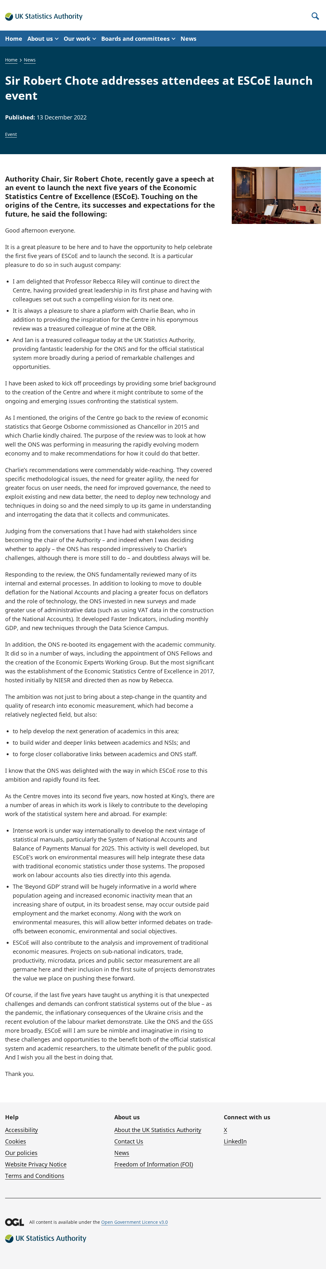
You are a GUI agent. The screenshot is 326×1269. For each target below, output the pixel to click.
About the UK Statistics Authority (157, 1130)
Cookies (15, 1141)
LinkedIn (235, 1141)
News (188, 38)
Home (13, 38)
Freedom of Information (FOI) (153, 1164)
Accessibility (21, 1130)
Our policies (21, 1153)
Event (11, 134)
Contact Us (128, 1141)
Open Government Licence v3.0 (134, 1222)
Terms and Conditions (34, 1175)
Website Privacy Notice (36, 1164)
